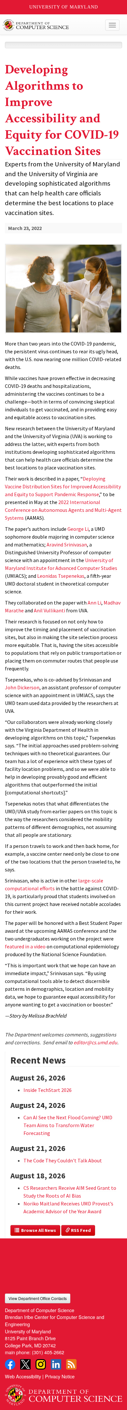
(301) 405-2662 (48, 1352)
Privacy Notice (60, 1376)
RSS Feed (80, 1230)
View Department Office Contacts (37, 1298)
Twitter (25, 1364)
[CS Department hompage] (63, 1392)
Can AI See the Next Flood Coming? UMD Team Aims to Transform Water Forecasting (67, 1125)
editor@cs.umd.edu (95, 1042)
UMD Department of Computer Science (51, 25)
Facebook (10, 1364)
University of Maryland (63, 7)
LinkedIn (56, 1364)
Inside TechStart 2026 (47, 1090)
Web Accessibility (23, 1376)
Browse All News (37, 1230)
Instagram (40, 1364)
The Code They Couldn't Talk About (62, 1160)
